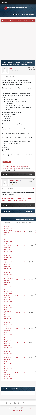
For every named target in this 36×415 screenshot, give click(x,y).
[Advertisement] (18, 42)
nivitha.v (17, 245)
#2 (33, 188)
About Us (21, 410)
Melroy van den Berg (28, 408)
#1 (33, 76)
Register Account (29, 14)
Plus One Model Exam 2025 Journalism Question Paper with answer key (8, 328)
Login (17, 14)
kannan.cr (17, 231)
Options (30, 62)
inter (10, 68)
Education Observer (9, 20)
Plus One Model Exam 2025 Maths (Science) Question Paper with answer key (8, 295)
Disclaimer (15, 410)
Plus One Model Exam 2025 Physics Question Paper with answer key (8, 372)
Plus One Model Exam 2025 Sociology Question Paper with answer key (8, 245)
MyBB (10, 408)
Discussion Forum (22, 20)
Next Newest (29, 211)
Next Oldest (6, 211)
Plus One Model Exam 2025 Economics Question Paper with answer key (8, 357)
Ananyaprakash (14, 180)
